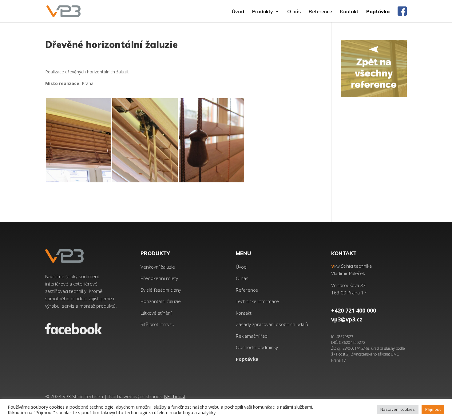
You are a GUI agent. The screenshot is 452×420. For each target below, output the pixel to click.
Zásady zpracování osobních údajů (272, 324)
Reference (320, 11)
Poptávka (378, 11)
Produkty (262, 11)
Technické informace (257, 301)
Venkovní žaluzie (158, 267)
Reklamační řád (252, 336)
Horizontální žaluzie (161, 301)
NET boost (174, 396)
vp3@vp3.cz (346, 319)
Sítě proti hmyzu (157, 324)
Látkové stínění (156, 313)
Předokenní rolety (159, 278)
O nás (294, 11)
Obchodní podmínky (257, 347)
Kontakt (349, 11)
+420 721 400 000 (353, 310)
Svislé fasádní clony (161, 290)
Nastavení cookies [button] (397, 409)
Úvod (238, 11)
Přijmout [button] (433, 409)
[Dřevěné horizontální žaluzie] (78, 182)
